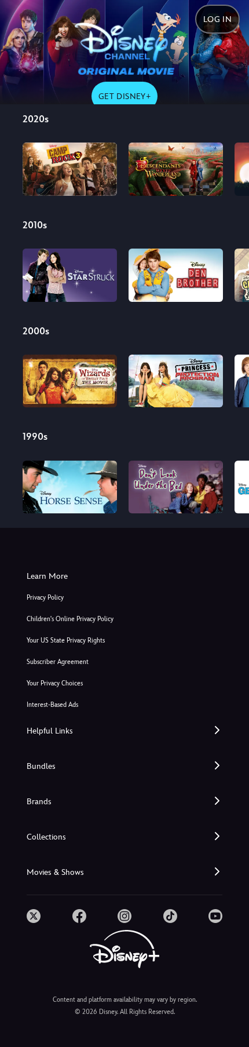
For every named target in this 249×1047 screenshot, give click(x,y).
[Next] (229, 167)
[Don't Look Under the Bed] (176, 487)
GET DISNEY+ (124, 96)
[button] (124, 731)
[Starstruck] (70, 275)
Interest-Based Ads (52, 705)
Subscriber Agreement (58, 662)
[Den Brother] (176, 275)
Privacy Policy (45, 597)
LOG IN (217, 19)
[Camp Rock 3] (70, 169)
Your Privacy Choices (55, 683)
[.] (34, 916)
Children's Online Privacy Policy (70, 619)
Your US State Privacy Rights (66, 640)
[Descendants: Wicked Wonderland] (176, 169)
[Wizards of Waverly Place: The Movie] (70, 381)
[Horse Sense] (70, 487)
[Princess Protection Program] (176, 381)
